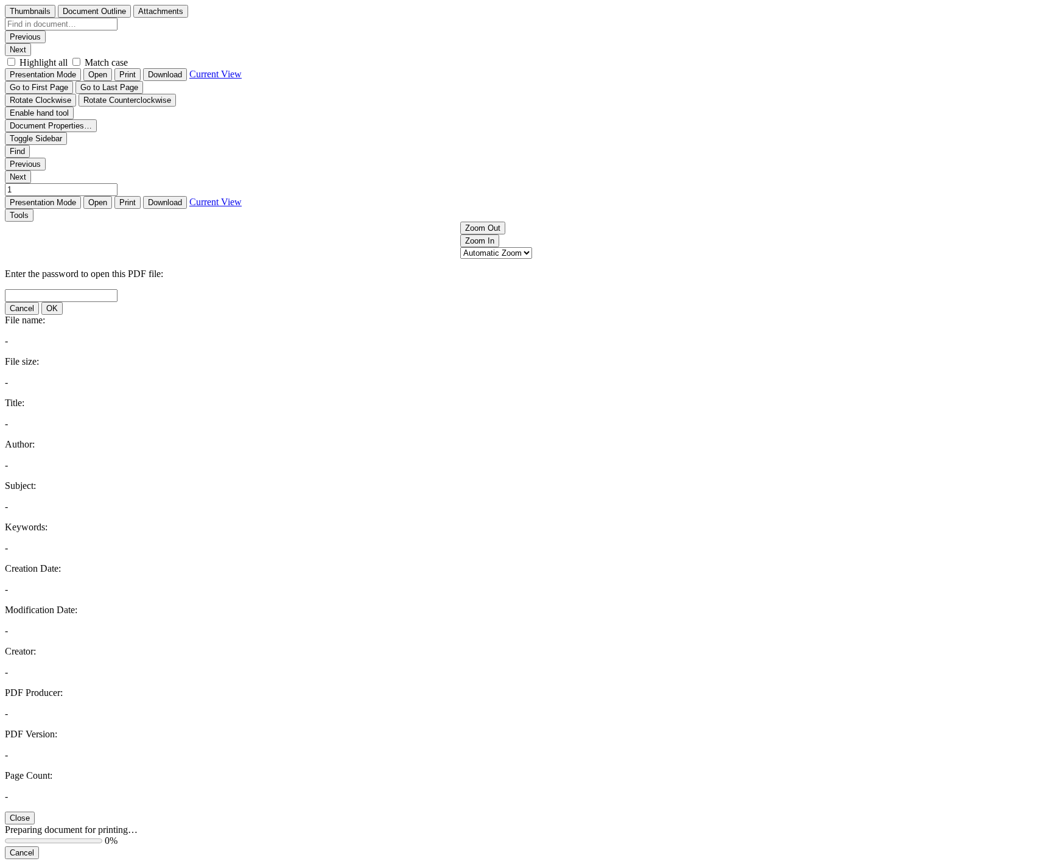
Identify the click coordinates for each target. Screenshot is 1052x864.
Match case (106, 62)
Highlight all (43, 62)
